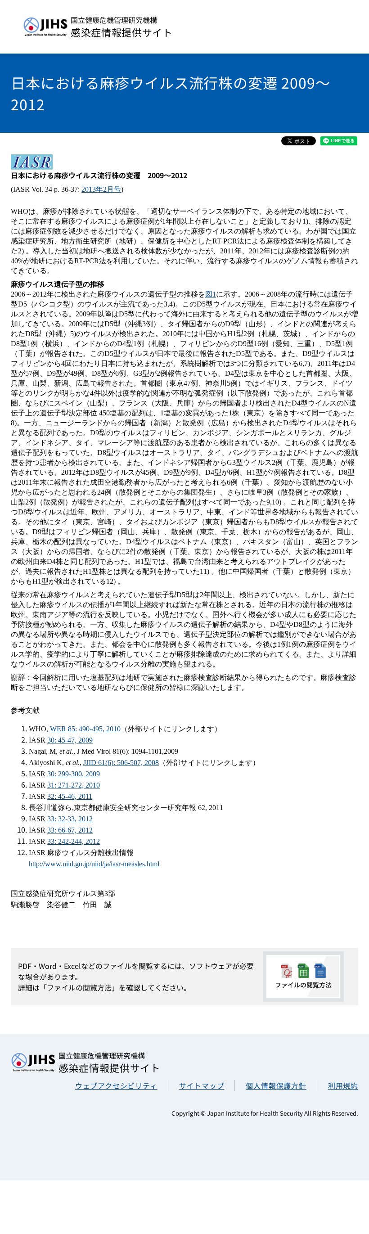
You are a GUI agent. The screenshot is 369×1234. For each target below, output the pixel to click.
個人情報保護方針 (276, 1085)
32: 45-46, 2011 (69, 796)
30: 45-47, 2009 (70, 740)
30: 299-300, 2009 (73, 774)
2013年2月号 (101, 189)
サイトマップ (202, 1085)
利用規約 (343, 1085)
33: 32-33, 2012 (69, 819)
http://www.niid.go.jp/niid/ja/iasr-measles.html (94, 864)
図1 (210, 294)
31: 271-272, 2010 (73, 785)
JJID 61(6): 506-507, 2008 (121, 762)
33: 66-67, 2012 (70, 830)
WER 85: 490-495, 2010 (84, 729)
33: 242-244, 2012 (73, 841)
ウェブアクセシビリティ (116, 1085)
